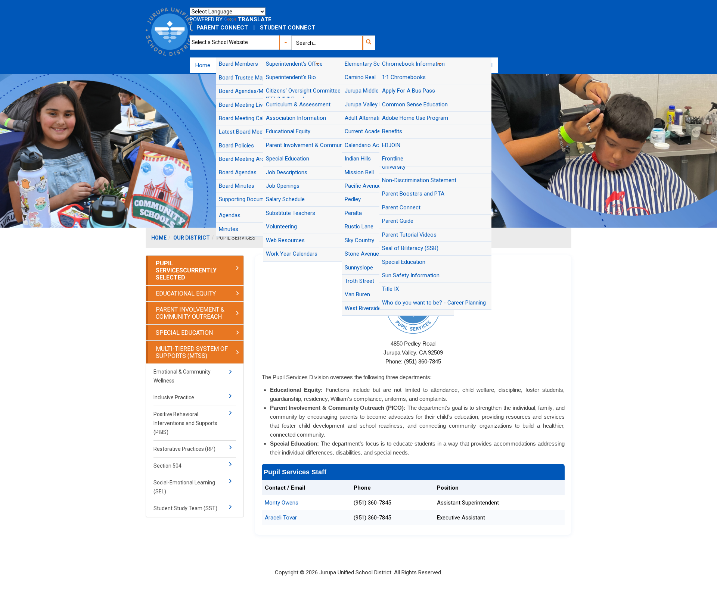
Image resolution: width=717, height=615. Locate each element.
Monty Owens (281, 502)
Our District (191, 238)
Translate (254, 19)
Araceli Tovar (281, 517)
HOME (159, 238)
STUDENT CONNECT (287, 27)
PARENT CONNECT (222, 27)
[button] (368, 43)
